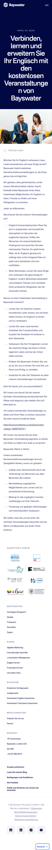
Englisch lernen (13, 663)
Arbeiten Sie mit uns (15, 719)
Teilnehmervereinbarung (26, 820)
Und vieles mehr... (14, 673)
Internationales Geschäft (17, 653)
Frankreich (11, 622)
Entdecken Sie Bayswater (18, 688)
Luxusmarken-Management (18, 658)
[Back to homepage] (14, 5)
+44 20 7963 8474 (14, 754)
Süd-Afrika (11, 627)
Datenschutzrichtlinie (25, 816)
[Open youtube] (41, 830)
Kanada (10, 617)
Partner (10, 724)
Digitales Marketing (15, 648)
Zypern (10, 632)
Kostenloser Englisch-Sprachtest (21, 698)
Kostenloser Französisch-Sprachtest (22, 703)
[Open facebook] (11, 830)
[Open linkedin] (21, 830)
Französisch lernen (15, 668)
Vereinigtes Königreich (16, 612)
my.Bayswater (13, 693)
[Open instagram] (31, 830)
